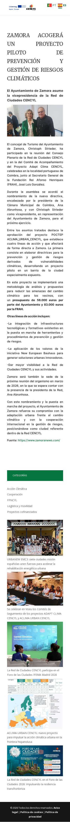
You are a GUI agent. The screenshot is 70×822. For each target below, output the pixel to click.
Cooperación (15, 494)
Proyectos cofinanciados (22, 512)
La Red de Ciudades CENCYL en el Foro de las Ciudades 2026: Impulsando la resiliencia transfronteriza (35, 784)
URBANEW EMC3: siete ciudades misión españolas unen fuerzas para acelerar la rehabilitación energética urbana (31, 564)
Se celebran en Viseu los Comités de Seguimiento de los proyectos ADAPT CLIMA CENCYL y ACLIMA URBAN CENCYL (34, 613)
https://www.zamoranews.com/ (39, 440)
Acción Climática (17, 488)
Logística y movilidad (19, 506)
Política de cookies (31, 812)
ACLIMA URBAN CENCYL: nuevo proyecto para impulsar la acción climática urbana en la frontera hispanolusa (34, 737)
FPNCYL (12, 500)
